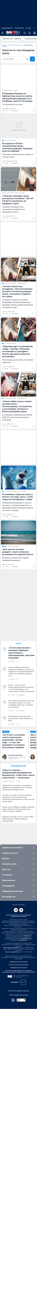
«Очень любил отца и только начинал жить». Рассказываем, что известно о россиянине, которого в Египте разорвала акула (17, 406)
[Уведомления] (29, 33)
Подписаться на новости (12, 847)
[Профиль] (34, 33)
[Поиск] (24, 33)
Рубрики (5, 858)
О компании (7, 875)
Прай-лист (6, 869)
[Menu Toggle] (2, 33)
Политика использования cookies (18, 964)
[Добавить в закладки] (33, 110)
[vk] (21, 910)
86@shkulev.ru (28, 936)
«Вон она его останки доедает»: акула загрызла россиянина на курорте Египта (17, 552)
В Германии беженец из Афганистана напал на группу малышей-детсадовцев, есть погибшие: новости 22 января (17, 97)
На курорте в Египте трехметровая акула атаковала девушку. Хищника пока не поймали (17, 147)
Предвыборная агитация (12, 891)
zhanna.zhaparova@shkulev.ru (11, 947)
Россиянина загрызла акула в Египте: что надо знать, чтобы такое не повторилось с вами (17, 497)
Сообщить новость (10, 853)
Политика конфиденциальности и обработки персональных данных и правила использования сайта (18, 971)
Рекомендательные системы (18, 967)
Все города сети (8, 897)
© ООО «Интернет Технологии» (18, 995)
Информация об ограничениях (18, 962)
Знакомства (19, 28)
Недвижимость (7, 28)
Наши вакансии (8, 880)
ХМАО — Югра (7, 45)
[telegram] (16, 910)
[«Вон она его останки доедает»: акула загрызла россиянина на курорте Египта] (18, 532)
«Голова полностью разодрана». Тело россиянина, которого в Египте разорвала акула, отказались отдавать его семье (17, 291)
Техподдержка (8, 886)
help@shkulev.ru (23, 940)
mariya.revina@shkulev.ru (12, 952)
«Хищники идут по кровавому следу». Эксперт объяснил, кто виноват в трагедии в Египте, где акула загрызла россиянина (17, 351)
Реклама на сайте (9, 864)
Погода (28, 28)
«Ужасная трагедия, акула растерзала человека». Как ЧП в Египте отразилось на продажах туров (17, 200)
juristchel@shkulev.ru (26, 938)
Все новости (18, 45)
